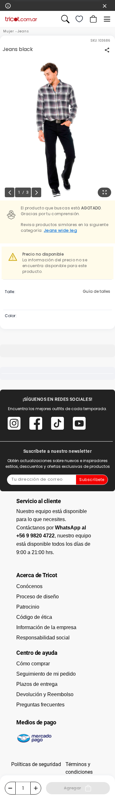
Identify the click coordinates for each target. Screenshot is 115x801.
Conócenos (29, 586)
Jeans (23, 31)
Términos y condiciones (79, 768)
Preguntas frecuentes (40, 704)
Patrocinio (27, 607)
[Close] (104, 5)
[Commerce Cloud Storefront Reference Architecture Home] (21, 19)
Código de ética (34, 617)
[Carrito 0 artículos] (92, 18)
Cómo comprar (33, 663)
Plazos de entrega (36, 684)
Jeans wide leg (60, 230)
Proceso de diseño (37, 596)
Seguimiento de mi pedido (46, 674)
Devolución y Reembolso (44, 694)
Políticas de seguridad (36, 764)
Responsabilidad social (43, 637)
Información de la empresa (46, 627)
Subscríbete (91, 479)
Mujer (8, 31)
